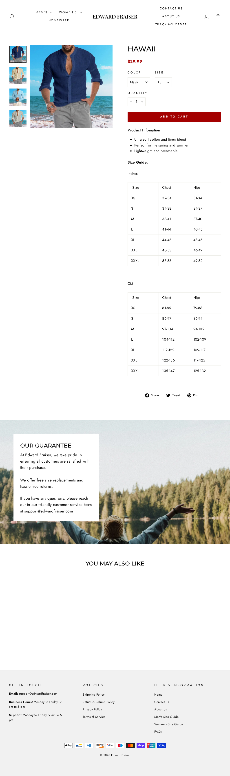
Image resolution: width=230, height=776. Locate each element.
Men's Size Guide (166, 716)
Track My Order (171, 24)
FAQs (158, 731)
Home (158, 694)
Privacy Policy (92, 709)
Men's (42, 12)
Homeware (59, 20)
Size (159, 72)
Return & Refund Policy (99, 702)
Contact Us (171, 8)
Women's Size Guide (168, 724)
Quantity (138, 93)
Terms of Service (94, 716)
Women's (69, 12)
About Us (171, 16)
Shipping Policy (93, 694)
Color (134, 72)
